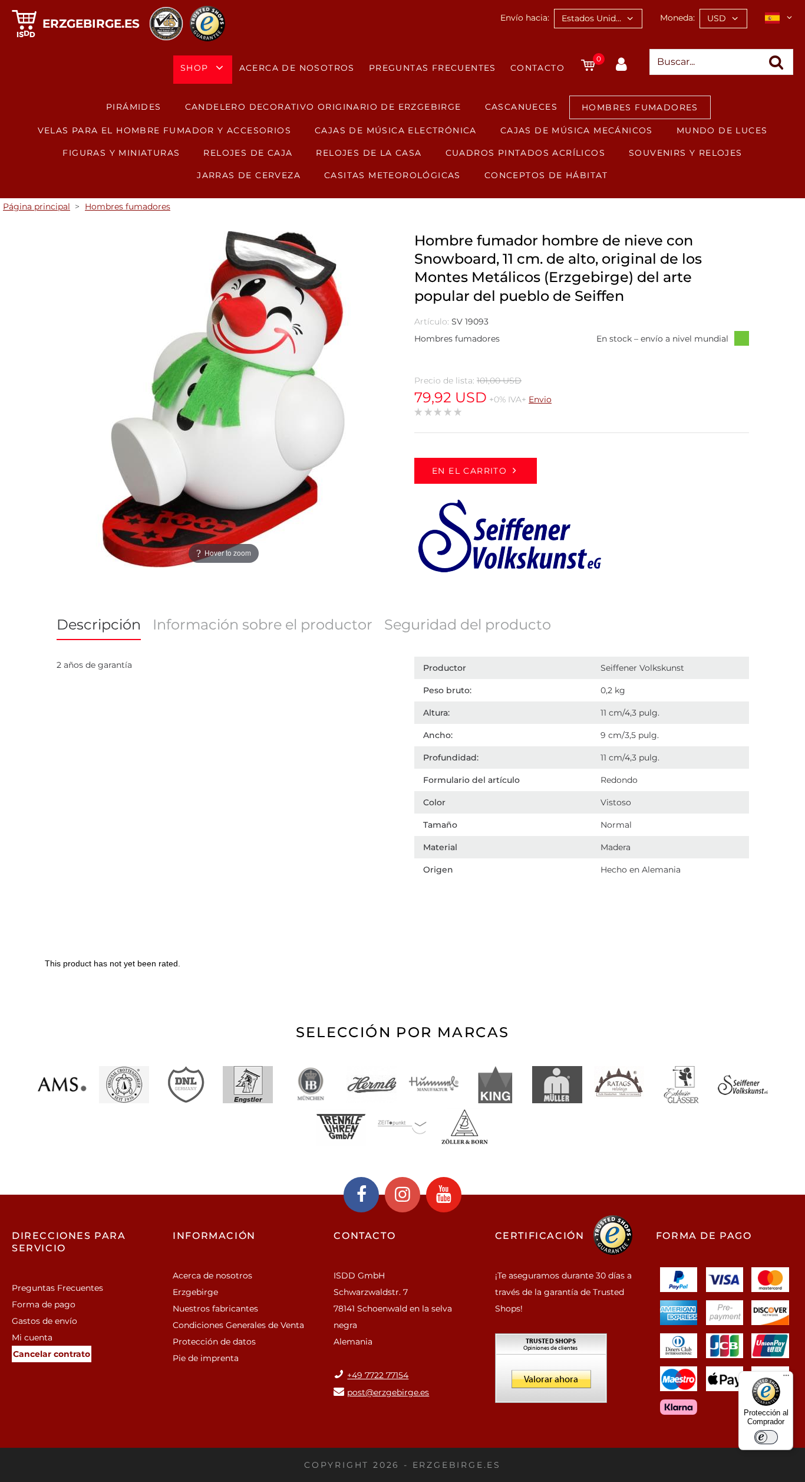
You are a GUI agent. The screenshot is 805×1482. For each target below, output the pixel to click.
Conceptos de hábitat (546, 175)
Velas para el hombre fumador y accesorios (164, 130)
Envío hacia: (524, 17)
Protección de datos (214, 1341)
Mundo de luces (722, 130)
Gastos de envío (44, 1321)
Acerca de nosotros (297, 68)
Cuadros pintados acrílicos (525, 152)
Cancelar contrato (51, 1354)
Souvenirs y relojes (686, 152)
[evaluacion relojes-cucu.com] (551, 1372)
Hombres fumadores (640, 107)
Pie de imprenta (206, 1358)
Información (214, 1235)
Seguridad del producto (467, 624)
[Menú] (786, 1378)
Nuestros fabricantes (215, 1308)
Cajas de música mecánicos (576, 130)
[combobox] (598, 18)
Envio (540, 399)
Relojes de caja (247, 152)
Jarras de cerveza (249, 175)
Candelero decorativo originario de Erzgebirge (323, 106)
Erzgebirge (195, 1292)
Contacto (537, 68)
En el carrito (469, 470)
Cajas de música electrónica (396, 130)
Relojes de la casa (368, 152)
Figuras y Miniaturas (121, 152)
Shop (194, 68)
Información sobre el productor (262, 624)
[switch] (766, 1437)
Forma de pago (43, 1304)
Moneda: (677, 17)
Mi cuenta (32, 1337)
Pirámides (133, 106)
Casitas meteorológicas (392, 175)
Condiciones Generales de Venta (238, 1325)
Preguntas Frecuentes (432, 68)
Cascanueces (521, 106)
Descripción (99, 624)
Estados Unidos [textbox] (593, 18)
